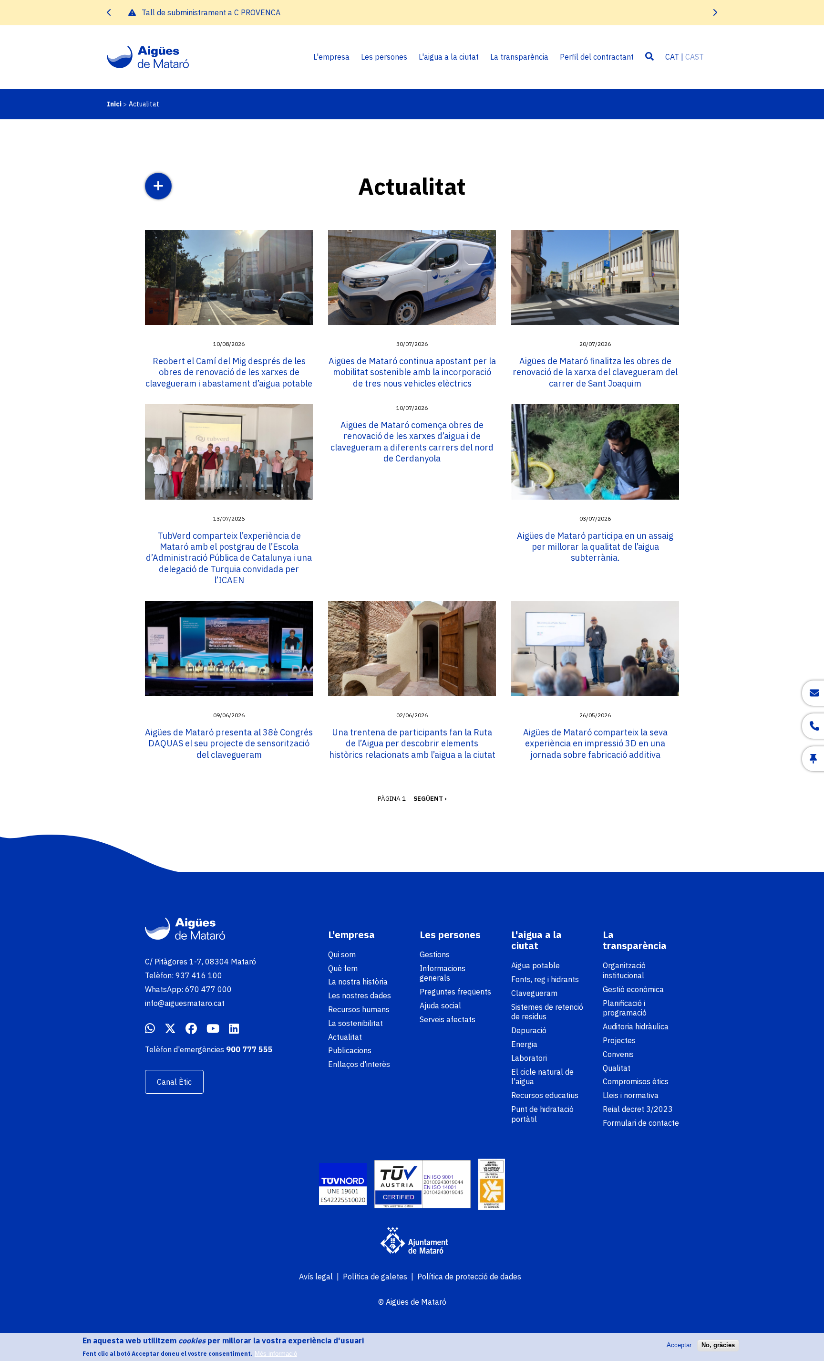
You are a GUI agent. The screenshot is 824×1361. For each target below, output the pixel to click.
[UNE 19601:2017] (343, 1185)
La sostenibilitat (355, 1023)
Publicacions (349, 1050)
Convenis (618, 1054)
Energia (524, 1044)
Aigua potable (535, 965)
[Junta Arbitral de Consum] (491, 1185)
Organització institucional (624, 970)
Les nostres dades (359, 995)
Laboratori (529, 1058)
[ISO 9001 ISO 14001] (422, 1185)
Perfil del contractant (597, 57)
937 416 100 (198, 975)
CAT (672, 57)
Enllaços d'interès (359, 1064)
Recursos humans (359, 1009)
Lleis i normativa (631, 1095)
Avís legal (316, 1276)
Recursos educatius (544, 1095)
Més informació (276, 1353)
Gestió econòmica (633, 989)
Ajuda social (440, 1005)
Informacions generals (442, 973)
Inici (114, 104)
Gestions (435, 954)
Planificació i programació (625, 1008)
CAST (694, 57)
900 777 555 (249, 1049)
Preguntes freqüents (455, 991)
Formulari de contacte (641, 1123)
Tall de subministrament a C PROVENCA (204, 12)
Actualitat (345, 1037)
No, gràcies (718, 1345)
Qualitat (616, 1068)
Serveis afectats (447, 1019)
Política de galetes (375, 1276)
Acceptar (679, 1345)
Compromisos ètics (636, 1081)
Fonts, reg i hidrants (545, 979)
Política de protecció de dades (469, 1276)
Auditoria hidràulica (636, 1026)
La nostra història (358, 981)
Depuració (528, 1030)
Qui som (342, 954)
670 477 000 (208, 989)
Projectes (619, 1040)
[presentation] (109, 13)
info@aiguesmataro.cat (185, 1003)
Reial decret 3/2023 (638, 1109)
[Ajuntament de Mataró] (412, 1241)
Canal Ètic (174, 1082)
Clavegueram (534, 993)
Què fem (343, 968)
